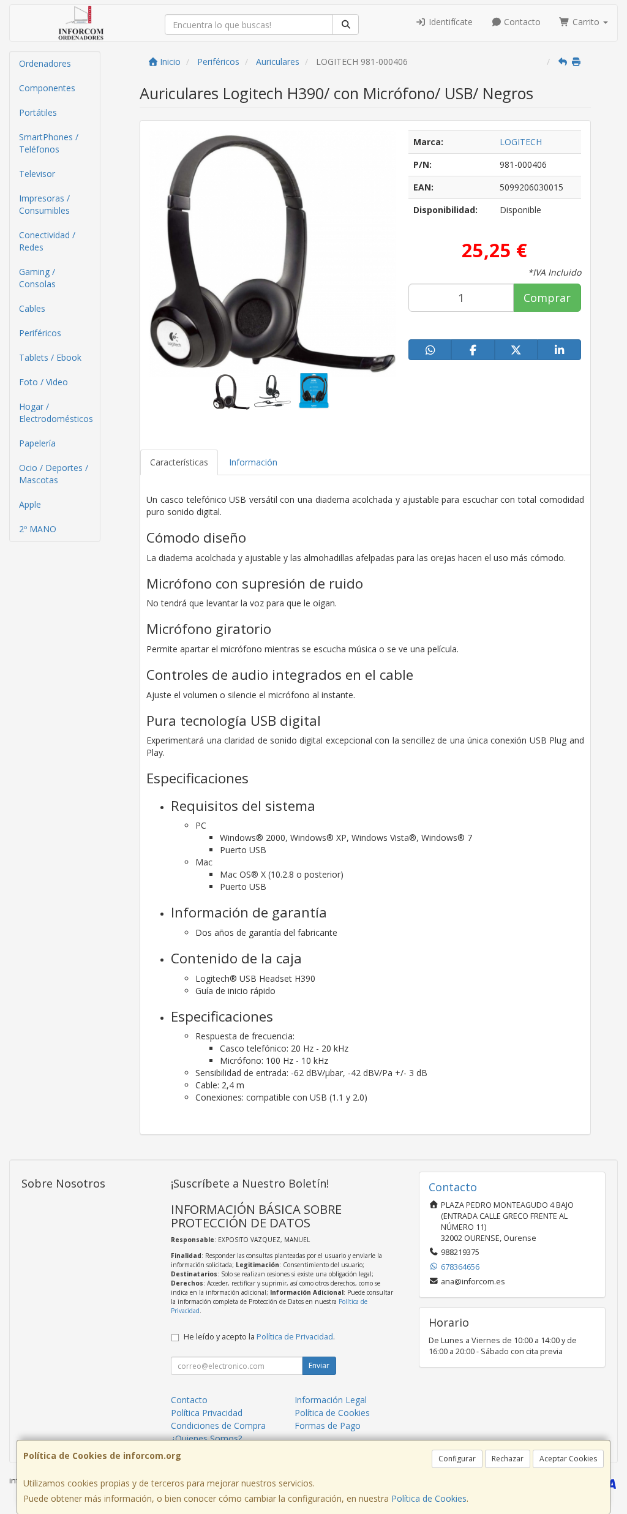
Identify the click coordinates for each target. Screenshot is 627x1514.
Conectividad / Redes (47, 241)
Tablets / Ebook (50, 357)
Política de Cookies (429, 1498)
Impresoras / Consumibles (44, 204)
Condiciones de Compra (218, 1425)
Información (253, 462)
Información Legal (331, 1400)
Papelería (37, 443)
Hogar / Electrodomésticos (56, 412)
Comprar (547, 297)
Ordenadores (45, 63)
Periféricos (40, 333)
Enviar (319, 1365)
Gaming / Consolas (37, 278)
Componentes (47, 88)
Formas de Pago (328, 1425)
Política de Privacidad (295, 1336)
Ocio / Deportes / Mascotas (53, 474)
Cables (32, 308)
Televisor (37, 173)
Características (179, 462)
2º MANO (37, 529)
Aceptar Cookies (568, 1458)
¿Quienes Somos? (206, 1438)
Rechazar (508, 1458)
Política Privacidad (206, 1412)
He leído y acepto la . (259, 1336)
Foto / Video (43, 382)
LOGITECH (521, 142)
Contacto (521, 22)
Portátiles (38, 112)
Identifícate (449, 22)
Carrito (586, 22)
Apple (30, 504)
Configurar (457, 1458)
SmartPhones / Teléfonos (48, 143)
